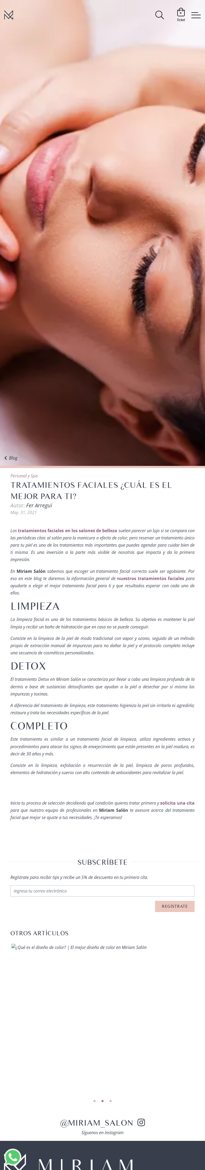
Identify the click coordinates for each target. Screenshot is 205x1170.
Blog (13, 458)
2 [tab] (102, 1101)
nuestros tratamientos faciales (150, 578)
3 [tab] (110, 1101)
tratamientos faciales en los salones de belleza (67, 531)
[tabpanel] (102, 947)
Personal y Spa (24, 476)
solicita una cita (177, 803)
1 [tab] (94, 1101)
